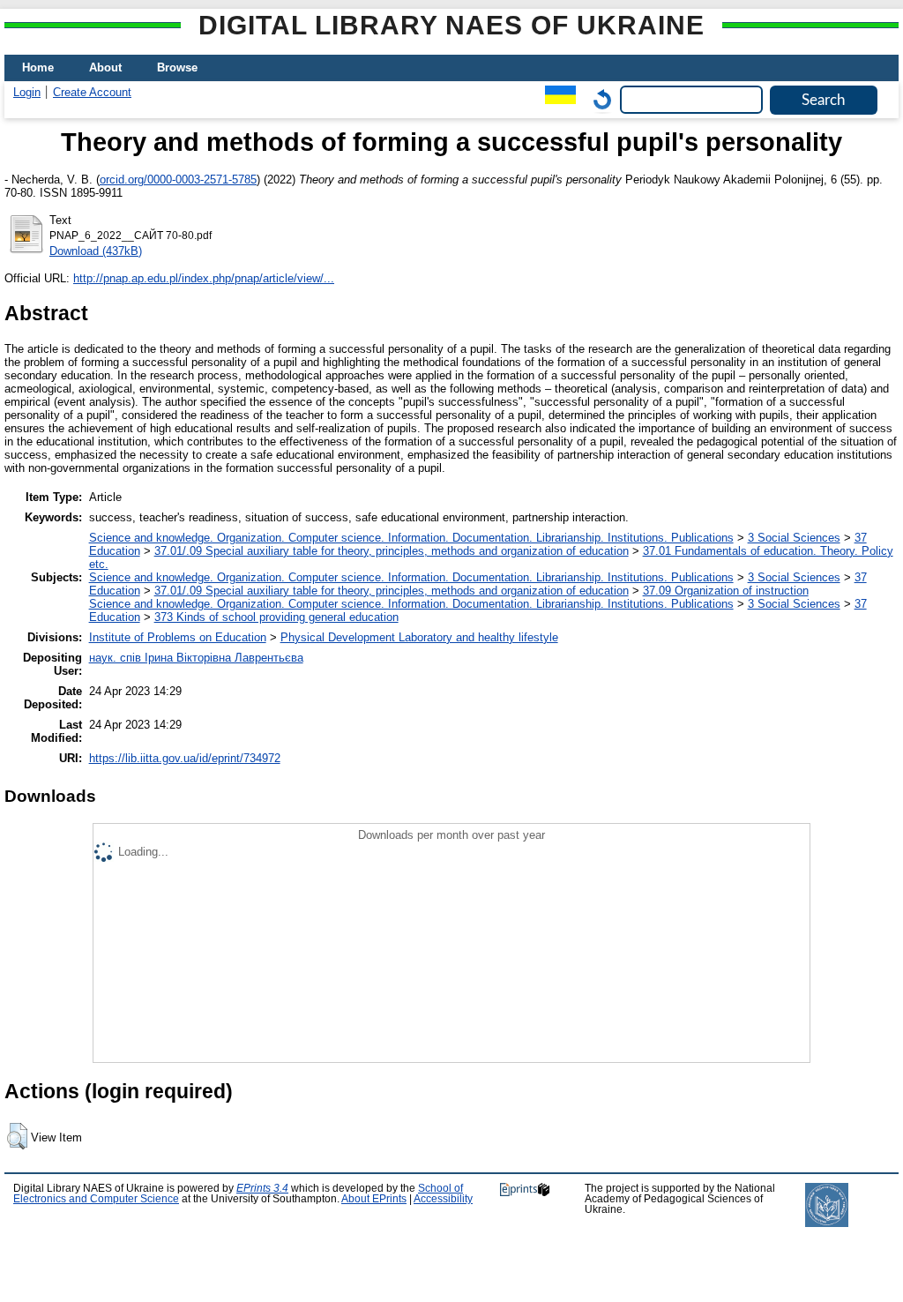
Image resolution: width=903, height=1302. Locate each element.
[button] (17, 1136)
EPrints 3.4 (262, 1188)
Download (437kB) (95, 251)
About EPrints (374, 1199)
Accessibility (443, 1199)
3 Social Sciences (794, 537)
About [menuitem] (105, 67)
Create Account (92, 92)
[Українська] (556, 99)
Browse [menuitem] (177, 67)
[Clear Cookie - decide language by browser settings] (597, 99)
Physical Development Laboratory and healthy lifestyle (419, 637)
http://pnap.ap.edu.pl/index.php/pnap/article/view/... (203, 278)
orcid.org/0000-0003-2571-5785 (178, 179)
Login (27, 92)
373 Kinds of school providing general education (276, 617)
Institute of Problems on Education (177, 637)
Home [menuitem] (38, 67)
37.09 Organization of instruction (726, 590)
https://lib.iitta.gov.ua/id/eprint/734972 (184, 758)
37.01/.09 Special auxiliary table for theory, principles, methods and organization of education (391, 550)
